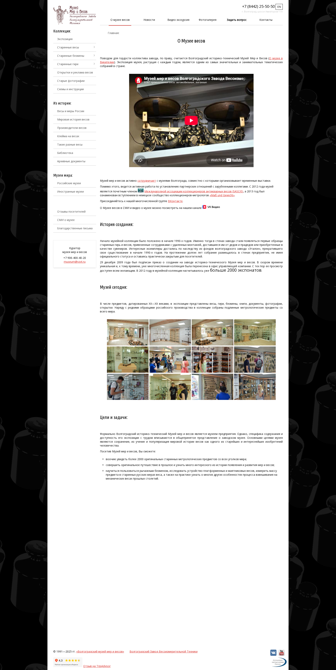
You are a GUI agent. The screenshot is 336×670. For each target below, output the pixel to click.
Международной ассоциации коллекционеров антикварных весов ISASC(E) (193, 191)
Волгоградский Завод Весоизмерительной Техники (164, 651)
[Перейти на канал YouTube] (281, 655)
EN (279, 7)
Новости (149, 20)
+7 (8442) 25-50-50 (258, 6)
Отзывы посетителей (71, 211)
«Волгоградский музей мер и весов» (100, 651)
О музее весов (120, 20)
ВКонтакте (175, 201)
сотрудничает (146, 180)
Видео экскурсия (178, 20)
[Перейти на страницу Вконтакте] (273, 655)
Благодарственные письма (75, 228)
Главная (113, 33)
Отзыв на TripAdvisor (97, 666)
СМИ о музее (66, 220)
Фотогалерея (207, 20)
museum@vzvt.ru (75, 261)
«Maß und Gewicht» (222, 195)
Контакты (265, 20)
